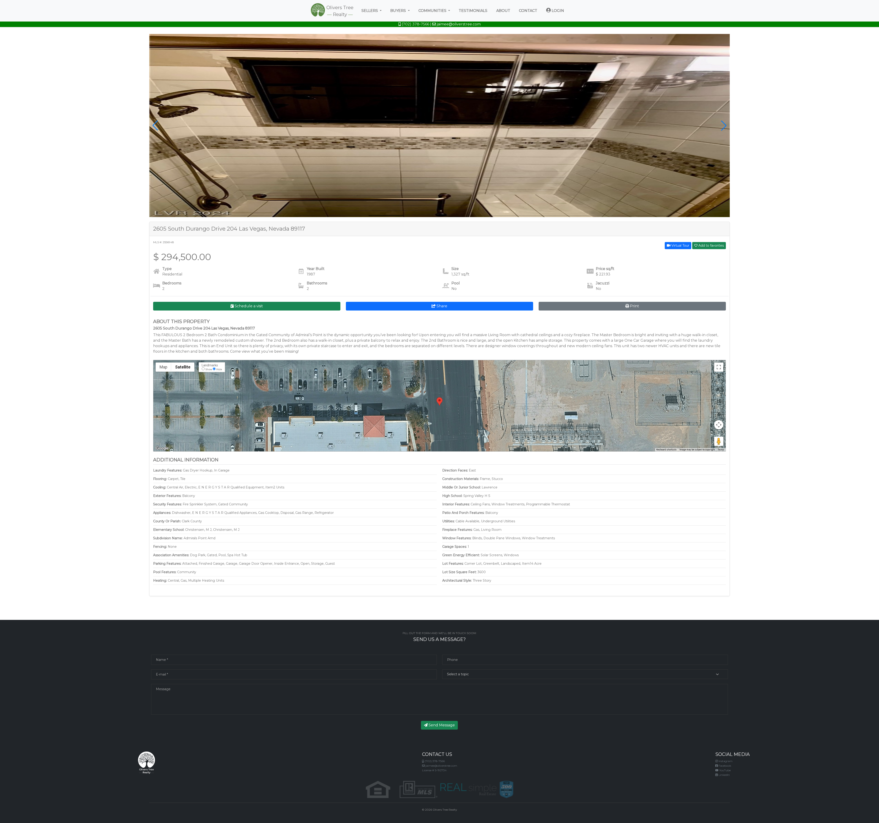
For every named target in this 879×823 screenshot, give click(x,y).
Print (634, 306)
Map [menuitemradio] (163, 367)
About (503, 10)
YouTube (725, 770)
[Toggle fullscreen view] (718, 367)
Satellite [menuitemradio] (182, 367)
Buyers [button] (398, 10)
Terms (721, 449)
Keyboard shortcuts (666, 449)
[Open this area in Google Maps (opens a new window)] (162, 448)
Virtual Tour (679, 245)
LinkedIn (724, 775)
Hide (219, 369)
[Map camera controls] (718, 424)
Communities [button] (432, 10)
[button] (155, 125)
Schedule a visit (248, 306)
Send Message (441, 725)
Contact (528, 10)
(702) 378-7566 (415, 24)
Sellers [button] (370, 10)
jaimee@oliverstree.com (458, 24)
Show (208, 369)
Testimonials (473, 10)
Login (557, 10)
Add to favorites (710, 245)
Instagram (725, 761)
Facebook (724, 765)
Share (441, 306)
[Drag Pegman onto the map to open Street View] (718, 441)
